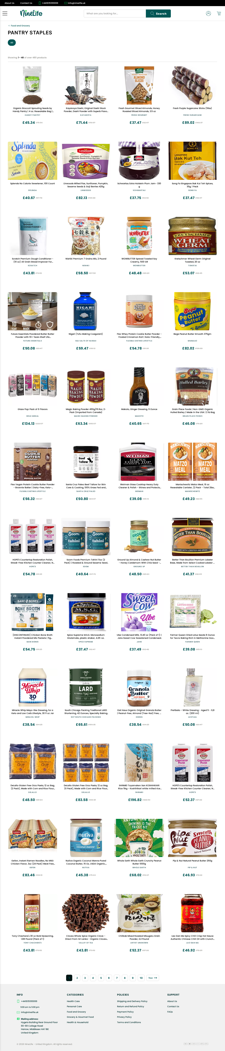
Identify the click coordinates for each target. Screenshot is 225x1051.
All (11, 42)
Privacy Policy (124, 1016)
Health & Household (77, 1022)
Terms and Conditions (129, 1022)
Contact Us (173, 1006)
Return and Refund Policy (130, 1006)
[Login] (208, 13)
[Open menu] (4, 13)
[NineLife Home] (31, 13)
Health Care (73, 1001)
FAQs (170, 1011)
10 (141, 977)
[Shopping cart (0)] (219, 13)
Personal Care (74, 1006)
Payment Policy (125, 1011)
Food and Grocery (20, 25)
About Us (172, 1001)
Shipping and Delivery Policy (132, 1001)
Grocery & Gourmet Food (80, 1016)
